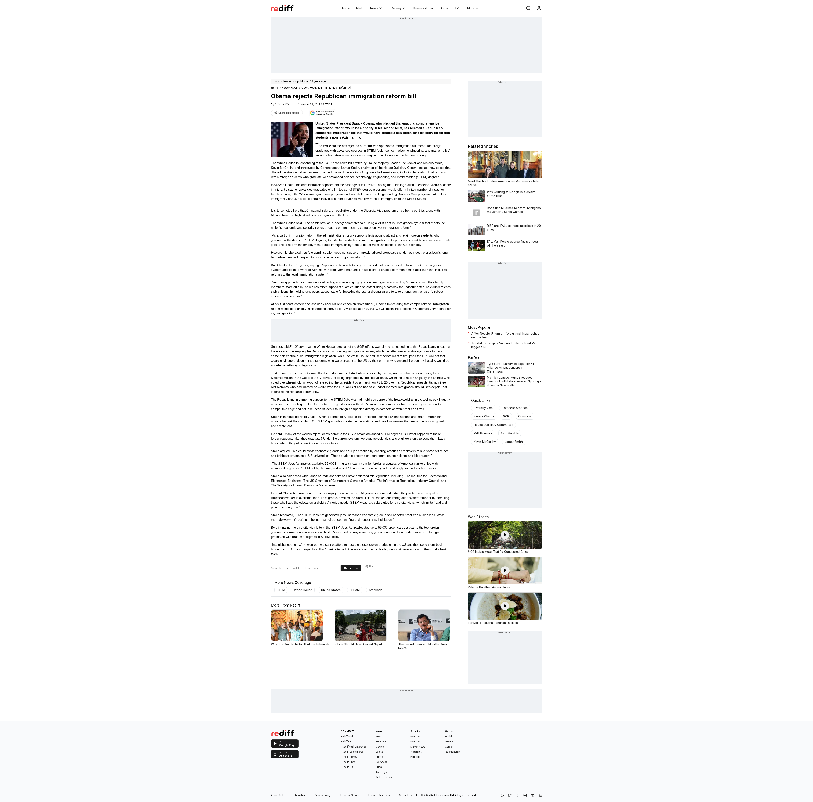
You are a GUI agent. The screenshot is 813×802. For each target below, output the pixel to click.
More (470, 8)
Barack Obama (484, 416)
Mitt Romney (483, 433)
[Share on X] (510, 796)
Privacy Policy (322, 795)
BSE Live (415, 736)
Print (372, 566)
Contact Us (405, 795)
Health (449, 736)
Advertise (300, 795)
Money (396, 8)
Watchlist (416, 751)
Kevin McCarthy (485, 442)
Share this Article (289, 112)
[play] (505, 535)
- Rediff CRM (348, 761)
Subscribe (351, 568)
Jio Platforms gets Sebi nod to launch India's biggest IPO (503, 345)
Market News (417, 746)
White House (303, 590)
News (374, 8)
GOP (506, 416)
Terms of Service (349, 795)
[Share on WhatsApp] (502, 796)
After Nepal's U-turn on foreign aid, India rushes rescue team (505, 335)
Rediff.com (436, 795)
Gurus (444, 8)
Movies (380, 746)
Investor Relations (379, 795)
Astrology (381, 772)
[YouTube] (532, 796)
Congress (525, 416)
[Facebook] (517, 796)
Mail (359, 8)
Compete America (515, 408)
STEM (281, 590)
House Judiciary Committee (493, 425)
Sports (379, 751)
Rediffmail (347, 736)
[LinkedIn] (540, 796)
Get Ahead (382, 761)
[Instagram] (525, 796)
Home (345, 8)
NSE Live (415, 741)
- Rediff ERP (347, 767)
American (375, 590)
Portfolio (415, 756)
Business (381, 741)
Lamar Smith (514, 442)
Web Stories (478, 517)
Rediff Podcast (384, 777)
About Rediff (278, 795)
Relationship (452, 751)
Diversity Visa (483, 408)
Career (449, 746)
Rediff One (347, 741)
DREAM (355, 590)
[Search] (528, 8)
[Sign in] (539, 8)
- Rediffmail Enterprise (353, 746)
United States (331, 590)
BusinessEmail (423, 8)
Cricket (380, 756)
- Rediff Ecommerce (352, 751)
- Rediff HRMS (349, 756)
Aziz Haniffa (282, 104)
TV (457, 8)
